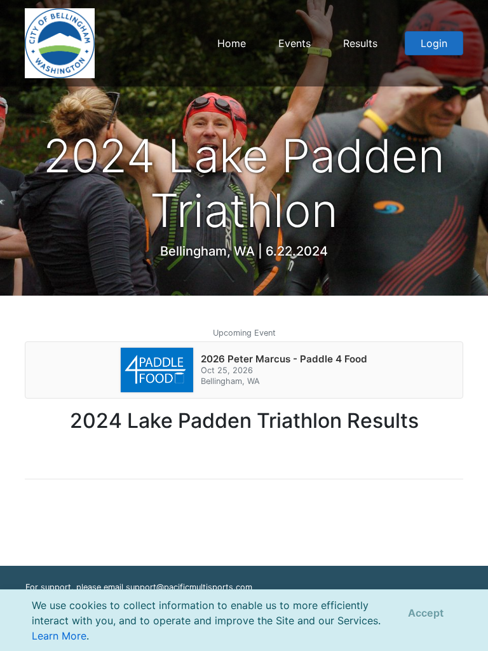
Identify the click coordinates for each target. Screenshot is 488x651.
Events (294, 43)
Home (231, 43)
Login (434, 43)
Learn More (59, 635)
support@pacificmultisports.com (189, 587)
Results (360, 43)
